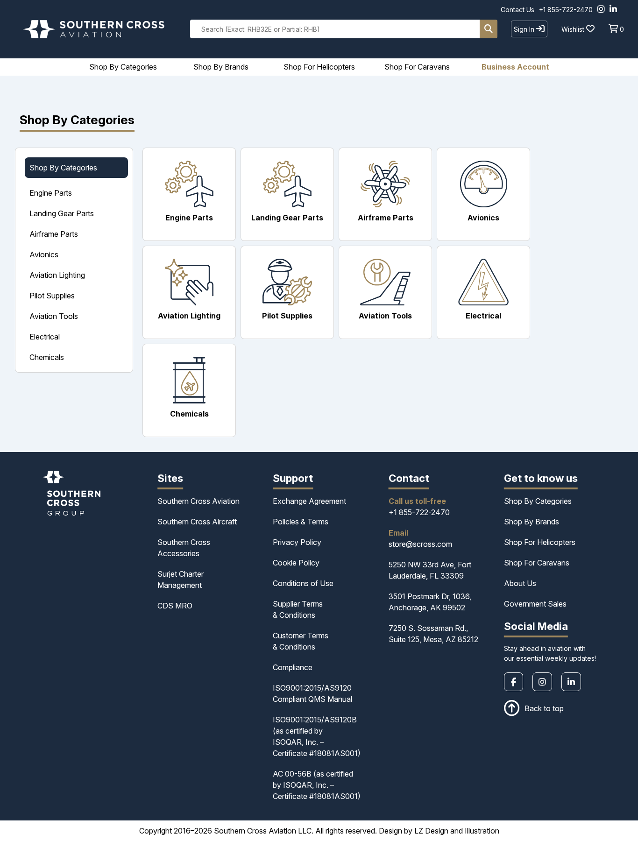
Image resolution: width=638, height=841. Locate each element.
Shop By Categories (538, 501)
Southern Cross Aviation (198, 501)
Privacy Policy (297, 542)
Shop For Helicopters (539, 542)
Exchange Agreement (309, 501)
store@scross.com (420, 544)
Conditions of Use (303, 583)
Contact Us (517, 10)
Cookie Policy (296, 562)
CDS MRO (174, 605)
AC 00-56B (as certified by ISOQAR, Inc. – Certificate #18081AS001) (317, 785)
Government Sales (535, 603)
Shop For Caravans (536, 562)
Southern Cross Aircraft (197, 521)
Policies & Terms (300, 521)
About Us (520, 583)
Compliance (292, 667)
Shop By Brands (531, 521)
